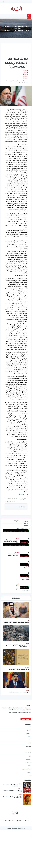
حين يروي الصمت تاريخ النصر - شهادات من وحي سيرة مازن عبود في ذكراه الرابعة (11, 541)
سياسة (29, 736)
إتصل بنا (5, 820)
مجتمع (29, 739)
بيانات (28, 772)
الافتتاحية (29, 730)
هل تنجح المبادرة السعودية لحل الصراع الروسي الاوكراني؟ (16, 622)
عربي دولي (20, 82)
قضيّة (28, 765)
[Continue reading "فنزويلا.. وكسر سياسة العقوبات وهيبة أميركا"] (16, 680)
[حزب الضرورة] (24, 564)
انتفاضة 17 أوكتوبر (26, 769)
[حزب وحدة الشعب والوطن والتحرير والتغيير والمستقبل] (24, 555)
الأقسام (28, 17)
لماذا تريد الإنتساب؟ (25, 579)
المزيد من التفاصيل (25, 719)
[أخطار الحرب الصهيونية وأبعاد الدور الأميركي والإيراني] (16, 530)
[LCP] (16, 8)
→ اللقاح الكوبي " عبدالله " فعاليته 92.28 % (17, 498)
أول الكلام (28, 733)
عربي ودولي (15, 28)
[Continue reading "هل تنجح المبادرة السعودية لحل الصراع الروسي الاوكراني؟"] (16, 610)
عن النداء (26, 820)
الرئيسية (29, 726)
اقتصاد (29, 743)
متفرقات (28, 759)
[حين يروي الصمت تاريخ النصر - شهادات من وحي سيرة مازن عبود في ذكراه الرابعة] (24, 541)
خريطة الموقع (19, 820)
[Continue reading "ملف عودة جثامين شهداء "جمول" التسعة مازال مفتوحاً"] (27, 790)
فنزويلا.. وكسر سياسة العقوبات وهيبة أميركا (19, 692)
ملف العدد (27, 762)
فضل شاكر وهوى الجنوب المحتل (16, 557)
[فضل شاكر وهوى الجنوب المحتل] (16, 544)
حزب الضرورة (26, 567)
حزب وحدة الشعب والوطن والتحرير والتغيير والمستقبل (13, 554)
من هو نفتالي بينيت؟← (10, 501)
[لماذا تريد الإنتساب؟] (24, 575)
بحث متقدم (11, 820)
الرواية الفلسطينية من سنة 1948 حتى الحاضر (19, 669)
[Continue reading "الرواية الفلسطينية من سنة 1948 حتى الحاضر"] (16, 657)
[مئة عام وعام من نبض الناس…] (24, 587)
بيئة (29, 775)
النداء (20, 28)
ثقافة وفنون (27, 667)
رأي (28, 620)
